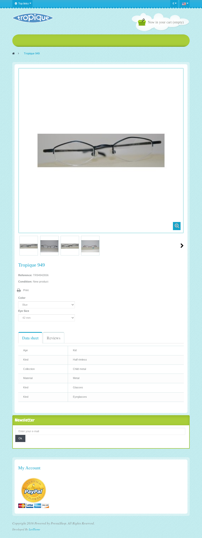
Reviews (53, 337)
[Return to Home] (13, 53)
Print (26, 290)
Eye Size (24, 310)
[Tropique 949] (29, 246)
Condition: (25, 281)
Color (22, 297)
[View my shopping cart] (143, 22)
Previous (20, 245)
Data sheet (30, 337)
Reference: (25, 275)
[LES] (32, 18)
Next (182, 245)
